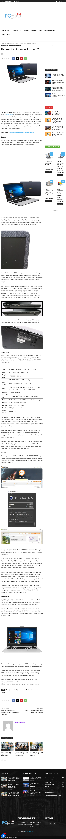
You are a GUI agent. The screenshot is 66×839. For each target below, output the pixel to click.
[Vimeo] (61, 1)
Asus (7, 689)
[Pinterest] (21, 58)
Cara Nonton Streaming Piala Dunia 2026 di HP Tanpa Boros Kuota (57, 128)
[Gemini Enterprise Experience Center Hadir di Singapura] (48, 95)
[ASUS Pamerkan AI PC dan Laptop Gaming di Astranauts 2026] (21, 746)
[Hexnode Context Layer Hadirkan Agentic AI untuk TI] (48, 76)
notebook (38, 689)
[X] (59, 1)
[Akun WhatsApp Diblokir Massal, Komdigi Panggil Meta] (48, 82)
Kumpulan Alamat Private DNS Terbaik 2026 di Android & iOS (58, 113)
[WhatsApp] (25, 58)
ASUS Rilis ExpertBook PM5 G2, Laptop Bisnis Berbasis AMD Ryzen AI (36, 754)
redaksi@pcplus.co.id (31, 831)
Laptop (16, 43)
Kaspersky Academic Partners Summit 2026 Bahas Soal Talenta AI (57, 89)
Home (2, 43)
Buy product (48, 171)
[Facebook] (54, 1)
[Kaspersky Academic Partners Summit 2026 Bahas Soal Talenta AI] (48, 89)
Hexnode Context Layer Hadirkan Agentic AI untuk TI (58, 76)
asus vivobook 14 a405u (24, 689)
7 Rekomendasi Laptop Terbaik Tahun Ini (21, 132)
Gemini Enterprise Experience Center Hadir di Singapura (58, 95)
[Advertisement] (45, 16)
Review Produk (5, 45)
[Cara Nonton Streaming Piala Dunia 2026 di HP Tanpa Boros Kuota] (48, 128)
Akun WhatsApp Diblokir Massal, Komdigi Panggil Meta (58, 82)
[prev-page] (2, 759)
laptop (32, 689)
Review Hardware (9, 43)
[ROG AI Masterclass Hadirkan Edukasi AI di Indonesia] (26, 792)
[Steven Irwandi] (2, 54)
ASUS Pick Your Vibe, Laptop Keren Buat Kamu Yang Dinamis (7, 754)
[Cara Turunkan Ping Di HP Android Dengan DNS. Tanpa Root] (48, 134)
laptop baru (9, 115)
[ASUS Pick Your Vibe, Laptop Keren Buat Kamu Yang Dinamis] (7, 746)
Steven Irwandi (8, 54)
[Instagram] (57, 1)
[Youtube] (64, 1)
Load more (54, 101)
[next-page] (5, 759)
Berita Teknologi (5, 749)
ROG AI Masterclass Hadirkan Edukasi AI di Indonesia (35, 792)
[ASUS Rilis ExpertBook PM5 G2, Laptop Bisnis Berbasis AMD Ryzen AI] (36, 746)
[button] (63, 39)
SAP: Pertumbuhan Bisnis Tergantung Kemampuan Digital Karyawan (10, 712)
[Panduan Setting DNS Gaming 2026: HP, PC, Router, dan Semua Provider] (48, 120)
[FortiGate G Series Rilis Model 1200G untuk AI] (26, 779)
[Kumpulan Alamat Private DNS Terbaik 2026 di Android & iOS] (48, 113)
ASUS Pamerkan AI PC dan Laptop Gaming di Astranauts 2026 (21, 754)
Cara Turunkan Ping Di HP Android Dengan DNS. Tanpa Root (58, 134)
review (3, 692)
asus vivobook (13, 689)
